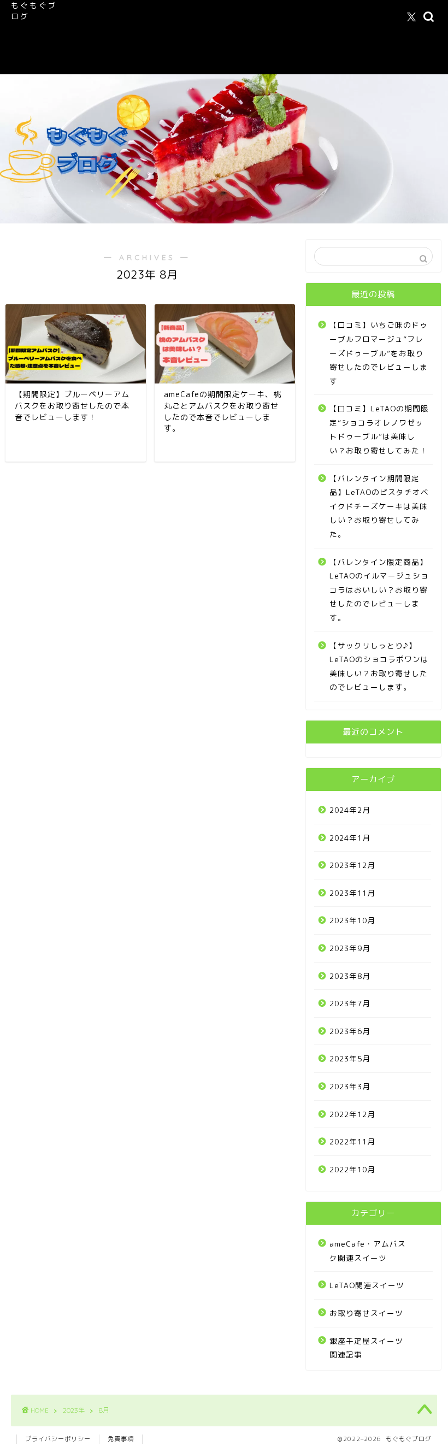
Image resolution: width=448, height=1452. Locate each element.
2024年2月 (349, 810)
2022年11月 (352, 1141)
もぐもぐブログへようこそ (154, 17)
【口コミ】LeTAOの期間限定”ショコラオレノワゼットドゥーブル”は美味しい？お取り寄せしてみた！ (379, 429)
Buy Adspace (183, 61)
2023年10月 (352, 920)
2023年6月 (349, 1031)
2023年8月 (349, 976)
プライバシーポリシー (58, 1439)
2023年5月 (349, 1058)
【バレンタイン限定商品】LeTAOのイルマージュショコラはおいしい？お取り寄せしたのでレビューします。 (379, 590)
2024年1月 (349, 838)
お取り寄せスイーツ (366, 1313)
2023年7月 (349, 1003)
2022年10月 (352, 1169)
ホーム (84, 17)
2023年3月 (349, 1086)
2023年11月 (352, 893)
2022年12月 (352, 1114)
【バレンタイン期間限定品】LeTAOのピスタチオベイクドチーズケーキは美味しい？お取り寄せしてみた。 (379, 506)
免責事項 (121, 1439)
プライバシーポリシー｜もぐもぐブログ (264, 39)
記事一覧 (169, 39)
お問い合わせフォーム (109, 61)
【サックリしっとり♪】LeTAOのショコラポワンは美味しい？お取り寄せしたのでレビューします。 (379, 666)
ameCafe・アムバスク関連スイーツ (272, 17)
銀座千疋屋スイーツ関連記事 (366, 1348)
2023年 (74, 1410)
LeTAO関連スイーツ (107, 39)
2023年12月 (352, 865)
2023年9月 (349, 948)
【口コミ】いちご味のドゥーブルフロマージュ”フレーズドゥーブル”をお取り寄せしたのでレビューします (378, 353)
